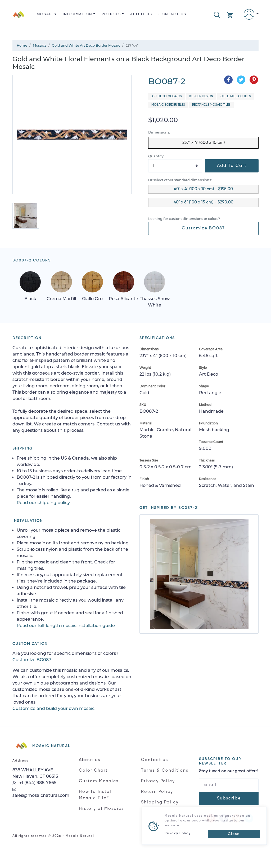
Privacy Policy (158, 781)
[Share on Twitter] (241, 80)
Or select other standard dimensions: (180, 180)
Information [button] (77, 14)
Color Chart (93, 770)
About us (141, 14)
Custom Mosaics (99, 781)
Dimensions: (159, 132)
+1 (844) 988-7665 (37, 782)
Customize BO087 (203, 228)
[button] (217, 14)
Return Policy (157, 792)
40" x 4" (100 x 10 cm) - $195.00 (203, 189)
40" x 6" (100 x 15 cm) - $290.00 (203, 202)
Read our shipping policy (43, 502)
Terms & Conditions (164, 770)
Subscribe (229, 798)
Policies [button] (111, 14)
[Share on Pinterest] (254, 80)
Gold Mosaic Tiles (235, 96)
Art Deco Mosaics (166, 96)
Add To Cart (231, 166)
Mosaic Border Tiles (168, 104)
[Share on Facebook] (228, 80)
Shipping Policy (160, 802)
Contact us (172, 14)
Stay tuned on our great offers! (228, 771)
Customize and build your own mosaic (53, 708)
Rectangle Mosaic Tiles (211, 104)
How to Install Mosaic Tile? (96, 795)
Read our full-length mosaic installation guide (66, 625)
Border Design (201, 96)
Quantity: (156, 156)
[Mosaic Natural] (18, 18)
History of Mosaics (101, 809)
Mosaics (46, 14)
